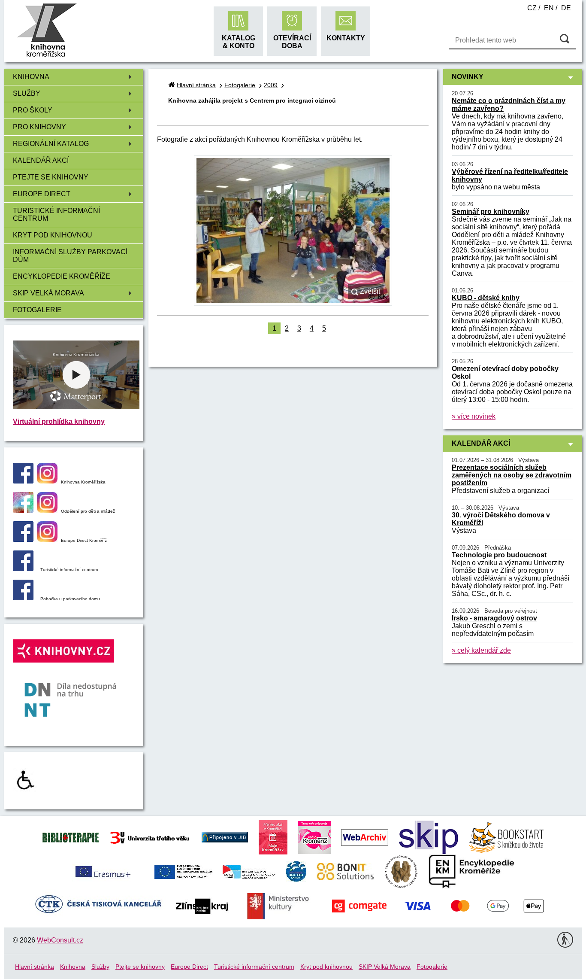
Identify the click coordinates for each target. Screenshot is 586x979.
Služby (26, 93)
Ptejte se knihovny (50, 177)
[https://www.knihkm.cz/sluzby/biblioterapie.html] (70, 836)
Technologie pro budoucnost (499, 555)
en (549, 8)
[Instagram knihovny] (47, 481)
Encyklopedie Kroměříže (61, 276)
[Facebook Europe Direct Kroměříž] (23, 539)
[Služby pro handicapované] (25, 790)
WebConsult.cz (60, 940)
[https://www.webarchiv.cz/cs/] (364, 836)
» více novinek (473, 416)
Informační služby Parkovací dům (70, 255)
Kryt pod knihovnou (52, 235)
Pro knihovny (39, 127)
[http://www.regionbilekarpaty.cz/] (296, 871)
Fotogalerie (37, 309)
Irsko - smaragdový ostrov (494, 618)
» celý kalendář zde (481, 650)
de (566, 8)
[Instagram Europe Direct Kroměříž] (47, 539)
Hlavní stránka (196, 85)
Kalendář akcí (41, 160)
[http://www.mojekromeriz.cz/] (273, 836)
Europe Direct (41, 194)
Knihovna (31, 76)
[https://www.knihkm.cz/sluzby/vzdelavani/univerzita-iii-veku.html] (150, 836)
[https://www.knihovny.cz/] (224, 836)
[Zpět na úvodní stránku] (46, 55)
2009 (271, 85)
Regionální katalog (51, 143)
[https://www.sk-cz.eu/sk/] (249, 871)
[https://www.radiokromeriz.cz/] (314, 836)
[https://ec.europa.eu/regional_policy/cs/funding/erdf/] (183, 871)
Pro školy (32, 110)
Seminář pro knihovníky (490, 211)
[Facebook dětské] (23, 510)
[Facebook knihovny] (23, 481)
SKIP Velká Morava (48, 293)
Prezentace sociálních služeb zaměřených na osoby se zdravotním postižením (511, 475)
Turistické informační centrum (56, 214)
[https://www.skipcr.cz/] (429, 836)
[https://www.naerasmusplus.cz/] (102, 871)
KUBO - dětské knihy (486, 297)
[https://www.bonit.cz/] (345, 871)
